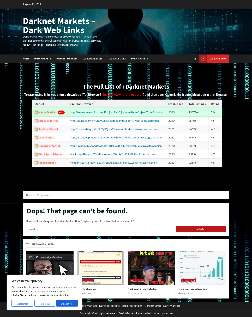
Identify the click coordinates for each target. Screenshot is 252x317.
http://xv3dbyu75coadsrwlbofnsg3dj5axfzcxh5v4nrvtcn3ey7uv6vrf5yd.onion (116, 145)
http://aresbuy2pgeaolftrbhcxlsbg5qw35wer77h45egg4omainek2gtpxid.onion (116, 137)
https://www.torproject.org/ (123, 94)
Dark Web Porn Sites (50, 268)
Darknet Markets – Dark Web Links (59, 25)
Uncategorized (87, 281)
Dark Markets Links (130, 313)
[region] (44, 292)
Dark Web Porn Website (151, 268)
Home (26, 58)
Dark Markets (42, 58)
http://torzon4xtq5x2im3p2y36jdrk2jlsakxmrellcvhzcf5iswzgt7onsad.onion (114, 129)
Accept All (67, 303)
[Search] (195, 59)
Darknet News (218, 58)
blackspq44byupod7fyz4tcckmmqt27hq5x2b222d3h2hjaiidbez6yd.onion (113, 154)
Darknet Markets (67, 58)
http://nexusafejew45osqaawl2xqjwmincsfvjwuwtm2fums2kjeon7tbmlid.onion (116, 112)
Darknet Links (117, 58)
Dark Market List (93, 58)
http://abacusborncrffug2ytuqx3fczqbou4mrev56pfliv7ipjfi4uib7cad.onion (114, 120)
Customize (22, 303)
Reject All (45, 303)
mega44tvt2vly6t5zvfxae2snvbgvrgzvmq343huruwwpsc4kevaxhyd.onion (113, 162)
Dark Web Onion (100, 268)
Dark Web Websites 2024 (202, 268)
